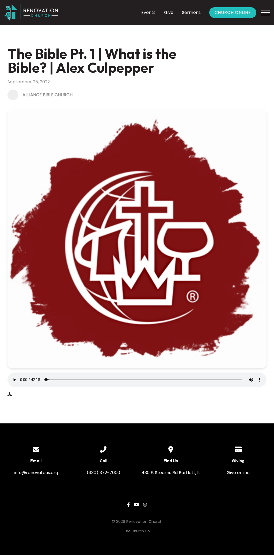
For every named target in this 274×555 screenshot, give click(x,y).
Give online (238, 473)
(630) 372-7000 (103, 473)
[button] (265, 12)
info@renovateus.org (36, 473)
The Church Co (137, 531)
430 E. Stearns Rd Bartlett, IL (171, 473)
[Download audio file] (9, 394)
